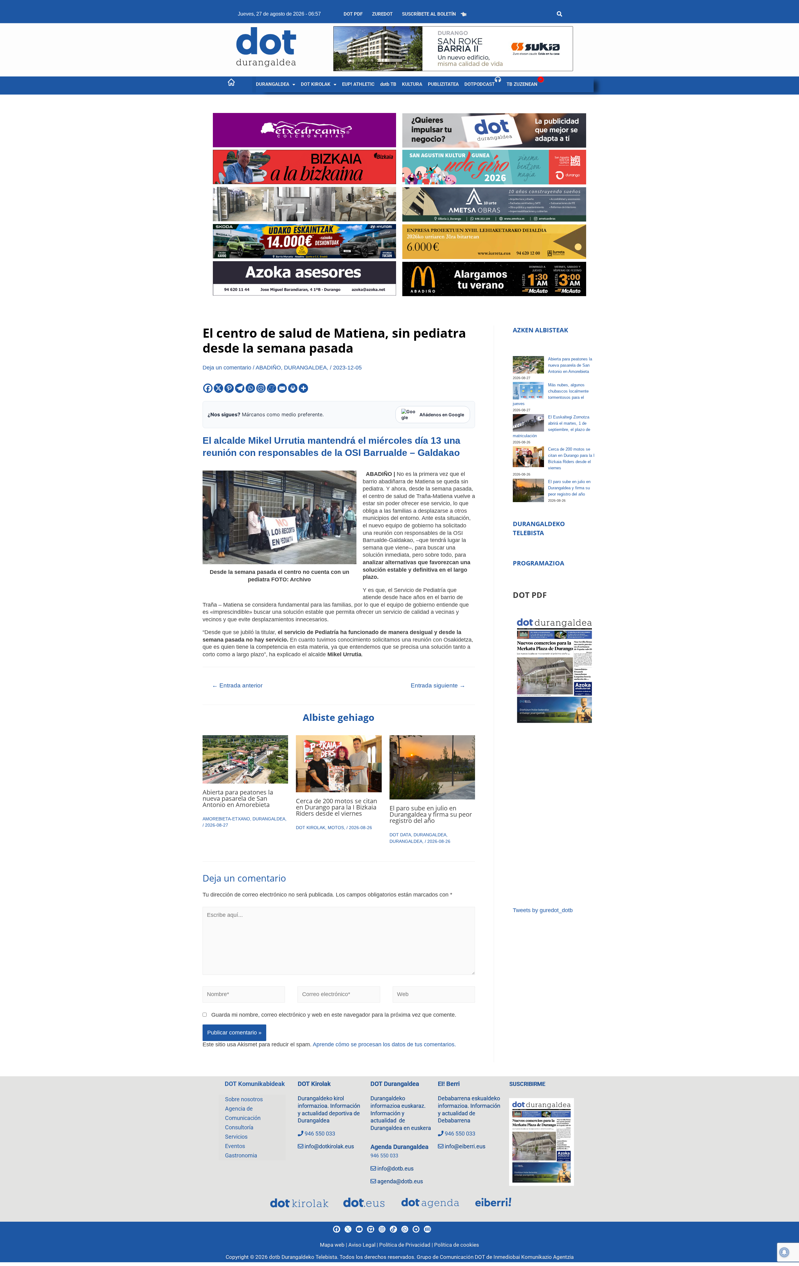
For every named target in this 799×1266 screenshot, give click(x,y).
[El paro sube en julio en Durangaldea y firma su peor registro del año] (528, 490)
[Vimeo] (370, 1229)
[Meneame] (271, 388)
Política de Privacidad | (406, 1245)
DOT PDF (353, 14)
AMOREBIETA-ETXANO (226, 818)
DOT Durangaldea (394, 1084)
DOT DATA (400, 834)
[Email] (282, 388)
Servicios (236, 1136)
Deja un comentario (227, 367)
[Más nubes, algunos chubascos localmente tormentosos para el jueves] (528, 390)
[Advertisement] (554, 816)
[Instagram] (261, 388)
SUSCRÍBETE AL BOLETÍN (429, 14)
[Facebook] (208, 388)
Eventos (235, 1146)
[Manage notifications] (784, 1252)
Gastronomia (241, 1155)
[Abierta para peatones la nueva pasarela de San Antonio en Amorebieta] (528, 365)
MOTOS (336, 827)
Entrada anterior (237, 685)
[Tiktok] (393, 1229)
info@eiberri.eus (465, 1146)
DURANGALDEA (272, 84)
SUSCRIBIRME (527, 1084)
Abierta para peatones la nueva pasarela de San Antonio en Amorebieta (238, 798)
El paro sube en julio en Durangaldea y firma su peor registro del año (431, 814)
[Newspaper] (427, 1229)
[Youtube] (359, 1229)
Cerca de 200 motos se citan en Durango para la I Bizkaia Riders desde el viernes (336, 807)
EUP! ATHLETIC (358, 84)
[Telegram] (239, 388)
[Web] (434, 996)
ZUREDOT (382, 14)
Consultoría (239, 1127)
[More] (303, 388)
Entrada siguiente (438, 685)
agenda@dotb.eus (400, 1181)
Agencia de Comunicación (243, 1113)
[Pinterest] (229, 388)
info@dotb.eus (395, 1168)
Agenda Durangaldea (399, 1147)
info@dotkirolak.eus (329, 1146)
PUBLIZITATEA (443, 84)
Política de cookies (456, 1245)
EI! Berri (449, 1084)
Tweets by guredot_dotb (543, 910)
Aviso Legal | (363, 1245)
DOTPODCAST (479, 84)
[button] (275, 84)
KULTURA (412, 84)
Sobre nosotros (244, 1099)
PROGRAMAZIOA (538, 563)
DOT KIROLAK (316, 84)
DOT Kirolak (314, 1084)
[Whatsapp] (250, 388)
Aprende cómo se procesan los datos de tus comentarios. (384, 1044)
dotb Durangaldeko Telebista (303, 1257)
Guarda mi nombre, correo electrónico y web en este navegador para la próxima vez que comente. (333, 1015)
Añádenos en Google (441, 414)
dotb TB (388, 84)
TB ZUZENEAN (522, 84)
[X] (218, 388)
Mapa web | (334, 1245)
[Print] (292, 388)
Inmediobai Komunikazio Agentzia (533, 1257)
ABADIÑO (268, 367)
